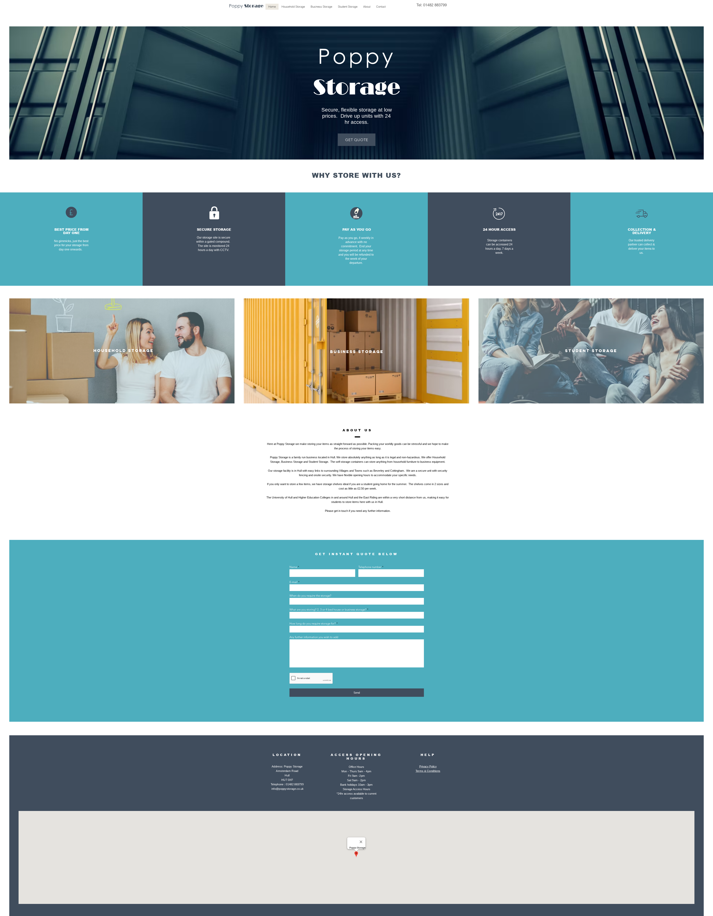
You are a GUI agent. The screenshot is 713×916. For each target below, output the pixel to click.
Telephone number (369, 567)
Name (293, 567)
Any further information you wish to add (313, 637)
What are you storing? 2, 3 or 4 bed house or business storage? (327, 609)
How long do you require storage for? (312, 623)
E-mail (293, 582)
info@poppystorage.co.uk (287, 788)
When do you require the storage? (310, 595)
